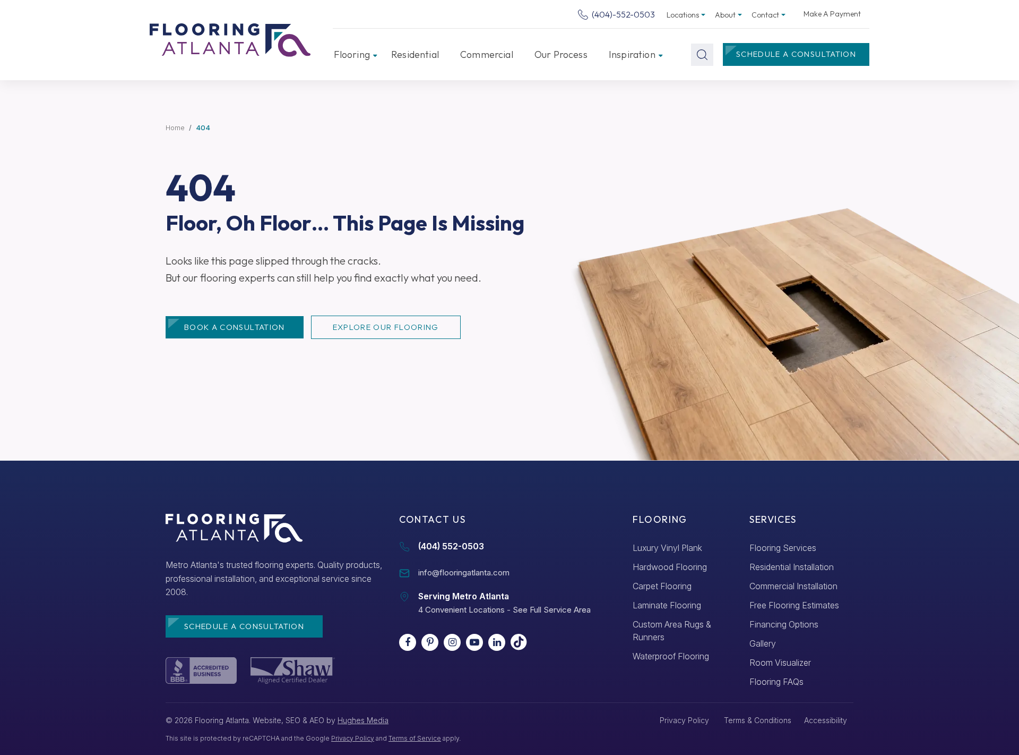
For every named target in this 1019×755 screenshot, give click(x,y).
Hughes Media (363, 720)
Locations (683, 15)
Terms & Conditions (757, 720)
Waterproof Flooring (671, 656)
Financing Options (783, 624)
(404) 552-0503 (451, 546)
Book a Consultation (234, 327)
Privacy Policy (352, 738)
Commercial (486, 54)
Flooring (352, 54)
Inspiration (632, 54)
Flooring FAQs (776, 681)
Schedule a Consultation (796, 54)
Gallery (762, 643)
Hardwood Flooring (670, 567)
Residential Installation (791, 567)
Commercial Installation (793, 586)
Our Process (561, 54)
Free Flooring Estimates (794, 605)
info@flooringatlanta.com (464, 572)
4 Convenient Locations (461, 610)
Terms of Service (414, 738)
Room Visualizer (780, 662)
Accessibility (825, 720)
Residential (415, 54)
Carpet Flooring (662, 586)
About (725, 15)
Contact (765, 15)
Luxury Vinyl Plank (667, 547)
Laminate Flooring (667, 605)
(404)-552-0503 (622, 14)
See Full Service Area (552, 610)
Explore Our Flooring (386, 327)
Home (175, 127)
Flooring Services (782, 547)
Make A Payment (832, 14)
